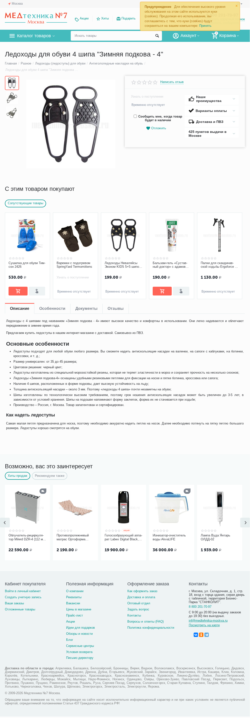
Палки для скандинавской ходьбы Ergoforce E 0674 (219, 265)
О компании (74, 591)
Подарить (128, 18)
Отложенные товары (20, 609)
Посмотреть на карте (204, 625)
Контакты (134, 615)
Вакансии (73, 603)
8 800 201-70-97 (200, 606)
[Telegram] (206, 635)
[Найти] (157, 36)
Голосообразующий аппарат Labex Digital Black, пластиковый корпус (123, 537)
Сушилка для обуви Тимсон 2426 (27, 265)
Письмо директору (79, 658)
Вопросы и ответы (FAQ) (145, 621)
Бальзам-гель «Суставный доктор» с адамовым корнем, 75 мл (171, 265)
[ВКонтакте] (196, 635)
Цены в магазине (78, 609)
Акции (84, 18)
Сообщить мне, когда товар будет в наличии (160, 118)
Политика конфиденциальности (150, 627)
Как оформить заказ (142, 591)
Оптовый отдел (138, 603)
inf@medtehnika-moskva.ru (208, 620)
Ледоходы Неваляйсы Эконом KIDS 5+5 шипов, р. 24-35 (123, 265)
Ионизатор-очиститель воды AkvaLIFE (169, 537)
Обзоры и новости (79, 633)
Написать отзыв (172, 82)
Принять (205, 26)
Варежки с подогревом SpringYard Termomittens (74, 265)
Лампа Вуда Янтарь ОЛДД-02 (215, 537)
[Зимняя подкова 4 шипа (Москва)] (70, 124)
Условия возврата (79, 652)
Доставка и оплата (141, 597)
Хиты (105, 18)
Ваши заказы (14, 603)
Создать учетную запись (23, 597)
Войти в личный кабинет (23, 591)
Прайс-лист (74, 615)
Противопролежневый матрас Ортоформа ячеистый (73, 537)
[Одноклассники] (201, 635)
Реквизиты (73, 597)
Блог (69, 640)
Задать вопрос (138, 609)
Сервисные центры (80, 646)
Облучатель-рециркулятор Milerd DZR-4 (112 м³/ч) (27, 537)
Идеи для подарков (80, 627)
